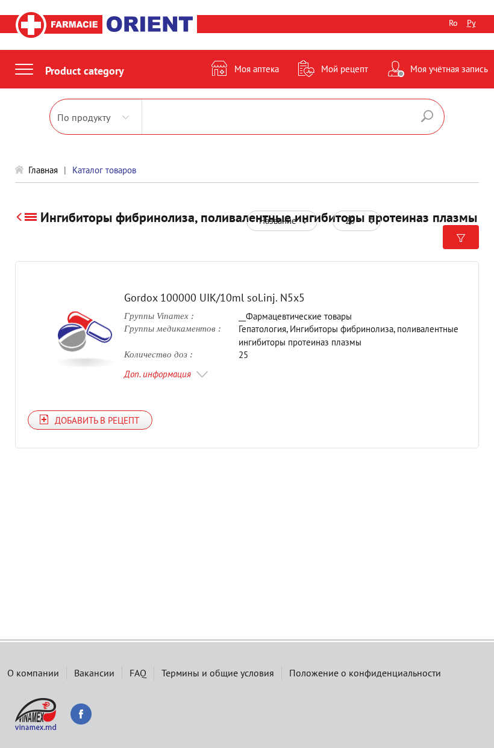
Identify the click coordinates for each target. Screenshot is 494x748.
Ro (453, 22)
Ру (471, 22)
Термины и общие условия (217, 673)
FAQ (138, 673)
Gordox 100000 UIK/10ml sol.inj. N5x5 (214, 297)
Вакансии (94, 673)
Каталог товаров (104, 170)
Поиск (427, 116)
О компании (33, 673)
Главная (43, 170)
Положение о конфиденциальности (365, 673)
